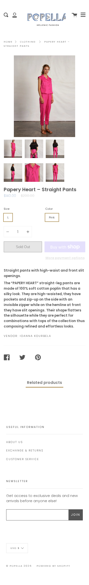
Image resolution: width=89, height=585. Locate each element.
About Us (14, 442)
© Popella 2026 (19, 565)
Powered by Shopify (53, 565)
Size (6, 209)
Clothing (28, 41)
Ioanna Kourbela (35, 336)
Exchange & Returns (24, 450)
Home (8, 41)
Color (49, 209)
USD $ (15, 548)
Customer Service (22, 459)
